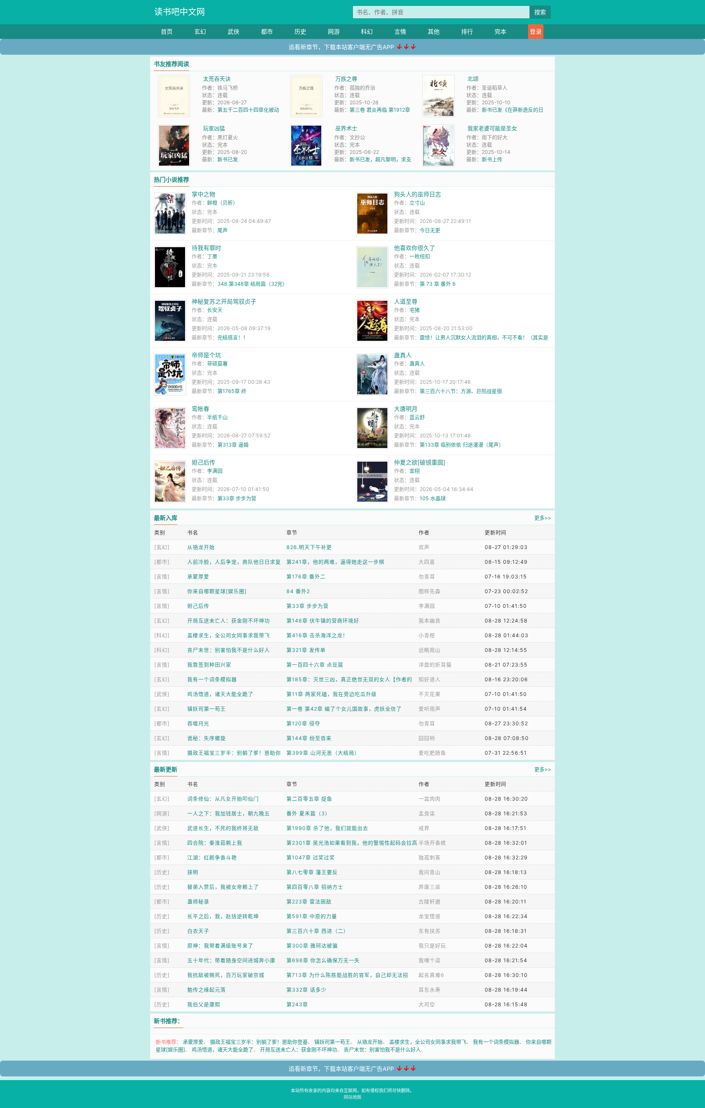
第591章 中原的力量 (311, 916)
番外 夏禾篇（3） (308, 813)
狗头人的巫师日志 (417, 194)
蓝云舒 (417, 417)
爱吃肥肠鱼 (432, 753)
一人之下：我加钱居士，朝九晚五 (228, 813)
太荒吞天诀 (217, 78)
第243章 (297, 1004)
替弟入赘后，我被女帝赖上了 (223, 887)
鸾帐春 (200, 408)
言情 (400, 31)
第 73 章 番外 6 (438, 284)
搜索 (540, 12)
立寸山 (417, 202)
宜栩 (414, 471)
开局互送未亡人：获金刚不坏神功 (228, 620)
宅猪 (414, 310)
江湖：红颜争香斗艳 (212, 857)
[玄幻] (162, 547)
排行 (467, 31)
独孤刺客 (430, 857)
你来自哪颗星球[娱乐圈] (217, 591)
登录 (536, 31)
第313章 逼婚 (233, 444)
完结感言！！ (232, 337)
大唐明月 (405, 408)
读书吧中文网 (179, 12)
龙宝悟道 (430, 916)
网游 (334, 31)
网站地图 (352, 1097)
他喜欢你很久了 (414, 248)
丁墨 (212, 256)
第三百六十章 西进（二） (317, 931)
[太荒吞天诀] (174, 79)
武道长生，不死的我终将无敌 (223, 828)
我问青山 (430, 872)
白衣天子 (198, 931)
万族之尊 (346, 78)
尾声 (222, 230)
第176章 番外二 (306, 576)
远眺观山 (430, 650)
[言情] (162, 576)
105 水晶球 (433, 498)
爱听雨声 (430, 708)
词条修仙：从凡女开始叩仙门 (223, 798)
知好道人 (430, 679)
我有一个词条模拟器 (212, 679)
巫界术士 (346, 128)
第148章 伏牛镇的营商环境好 (322, 620)
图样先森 (430, 591)
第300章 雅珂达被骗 (312, 945)
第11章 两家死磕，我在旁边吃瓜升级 (331, 694)
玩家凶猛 (214, 128)
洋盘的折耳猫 (435, 664)
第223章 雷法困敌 (309, 901)
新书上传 (492, 159)
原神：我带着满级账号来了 (220, 945)
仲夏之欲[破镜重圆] (419, 462)
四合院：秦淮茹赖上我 (214, 843)
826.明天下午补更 (309, 547)
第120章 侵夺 (303, 723)
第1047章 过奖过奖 (310, 857)
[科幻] (162, 635)
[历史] (162, 872)
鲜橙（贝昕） (222, 202)
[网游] (162, 813)
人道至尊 (405, 301)
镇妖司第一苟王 (206, 708)
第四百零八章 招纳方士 (314, 887)
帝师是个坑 (206, 355)
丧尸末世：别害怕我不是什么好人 (228, 650)
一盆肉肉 (430, 798)
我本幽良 (430, 620)
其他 (434, 31)
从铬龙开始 (201, 547)
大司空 (427, 1004)
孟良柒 (427, 813)
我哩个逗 (430, 960)
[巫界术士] (306, 128)
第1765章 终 (231, 391)
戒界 (424, 828)
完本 (500, 31)
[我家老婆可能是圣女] (438, 128)
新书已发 (227, 159)
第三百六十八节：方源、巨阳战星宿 (461, 391)
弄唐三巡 (430, 887)
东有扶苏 (430, 931)
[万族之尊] (306, 79)
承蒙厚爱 (198, 576)
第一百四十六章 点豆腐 (314, 664)
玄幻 (200, 31)
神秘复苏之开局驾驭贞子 (224, 301)
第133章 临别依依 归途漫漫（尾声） (462, 444)
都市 (267, 31)
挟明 (192, 872)
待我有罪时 (206, 248)
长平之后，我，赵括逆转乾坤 (223, 916)
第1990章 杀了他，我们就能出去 (327, 828)
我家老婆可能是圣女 (492, 128)
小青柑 (427, 635)
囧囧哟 (427, 738)
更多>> (542, 518)
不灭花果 (430, 694)
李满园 (215, 471)
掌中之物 (203, 194)
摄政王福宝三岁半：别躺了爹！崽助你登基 (259, 1042)
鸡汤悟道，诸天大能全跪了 (220, 694)
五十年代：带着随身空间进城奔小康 (231, 960)
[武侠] (162, 694)
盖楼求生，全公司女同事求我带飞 (228, 635)
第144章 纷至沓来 (309, 738)
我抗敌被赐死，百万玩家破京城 (225, 975)
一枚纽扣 (419, 256)
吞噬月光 (198, 723)
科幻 (367, 31)
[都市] (162, 562)
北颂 (472, 78)
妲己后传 (203, 462)
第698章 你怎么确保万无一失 (323, 960)
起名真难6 (431, 975)
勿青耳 (427, 576)
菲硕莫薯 (217, 363)
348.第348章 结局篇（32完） (252, 284)
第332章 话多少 (306, 989)
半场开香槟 (432, 843)
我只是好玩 (432, 945)
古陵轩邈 (430, 901)
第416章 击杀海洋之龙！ (317, 635)
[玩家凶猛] (174, 128)
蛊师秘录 (198, 901)
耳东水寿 (430, 989)
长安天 (215, 310)
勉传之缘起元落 (206, 989)
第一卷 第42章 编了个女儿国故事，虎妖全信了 (344, 708)
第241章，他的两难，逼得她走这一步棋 (335, 562)
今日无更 (430, 230)
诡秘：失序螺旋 (206, 738)
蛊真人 (403, 355)
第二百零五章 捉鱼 (309, 798)
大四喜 (427, 562)
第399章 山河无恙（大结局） (323, 753)
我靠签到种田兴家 (209, 664)
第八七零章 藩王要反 (312, 872)
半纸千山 (217, 417)
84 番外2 (298, 591)
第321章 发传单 (306, 650)
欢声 (424, 547)
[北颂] (438, 79)
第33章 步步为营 (236, 498)
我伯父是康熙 (203, 1004)
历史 (300, 31)
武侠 (233, 31)
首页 (167, 31)
